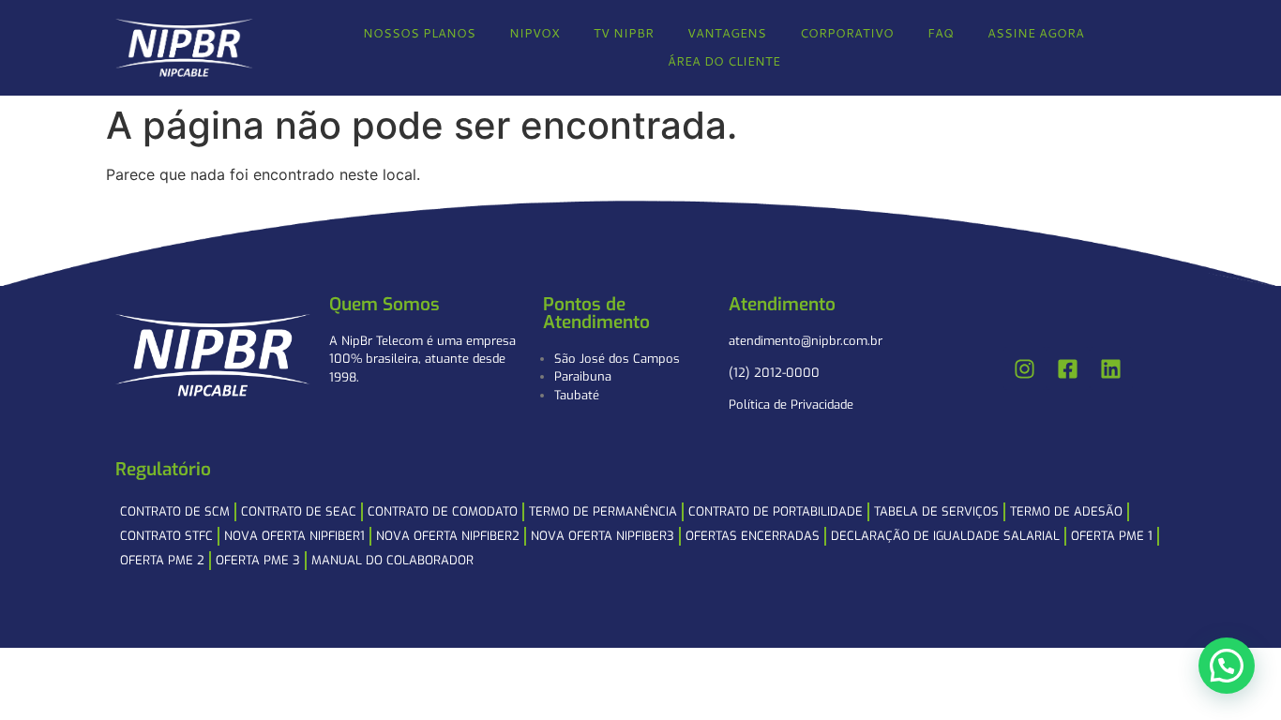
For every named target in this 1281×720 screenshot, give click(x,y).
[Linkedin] (1111, 368)
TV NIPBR (624, 32)
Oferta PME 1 (1112, 536)
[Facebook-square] (1068, 368)
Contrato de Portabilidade (775, 511)
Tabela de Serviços (936, 511)
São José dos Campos (617, 359)
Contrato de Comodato (443, 511)
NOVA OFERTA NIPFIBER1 (294, 536)
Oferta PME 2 (162, 560)
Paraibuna (582, 376)
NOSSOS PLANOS (419, 32)
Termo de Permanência (603, 511)
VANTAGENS (726, 32)
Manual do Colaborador (392, 560)
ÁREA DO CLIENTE (724, 60)
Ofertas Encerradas (753, 536)
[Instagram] (1025, 368)
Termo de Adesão (1066, 511)
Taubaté (576, 395)
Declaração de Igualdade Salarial (945, 536)
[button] (1226, 666)
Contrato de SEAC (298, 511)
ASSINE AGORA (1035, 32)
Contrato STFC (166, 536)
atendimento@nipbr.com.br (805, 341)
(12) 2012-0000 (774, 373)
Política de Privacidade (791, 404)
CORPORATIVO (847, 32)
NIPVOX (534, 32)
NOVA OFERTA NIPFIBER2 (448, 536)
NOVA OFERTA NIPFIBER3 (602, 536)
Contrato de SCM (175, 511)
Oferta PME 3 (258, 560)
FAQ (940, 32)
